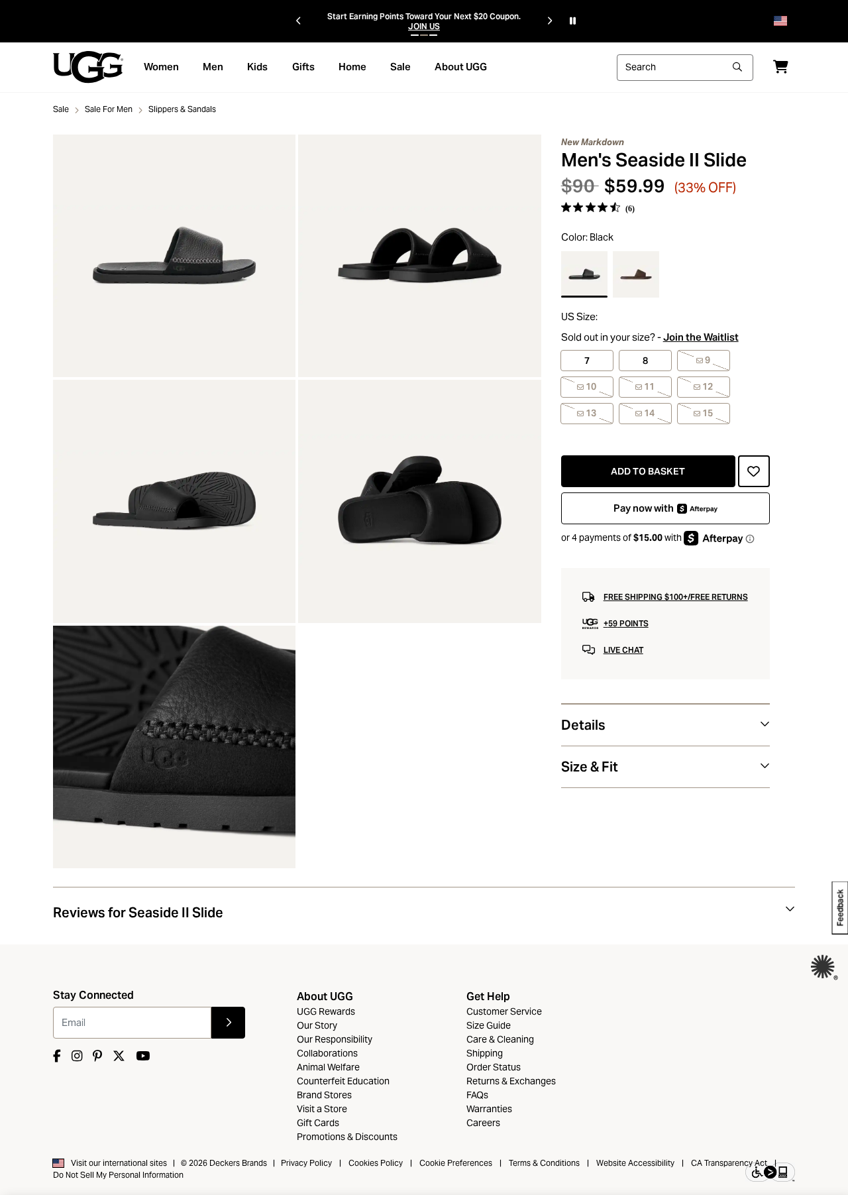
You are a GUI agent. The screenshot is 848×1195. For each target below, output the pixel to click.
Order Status (493, 1067)
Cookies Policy (375, 1163)
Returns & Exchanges (511, 1081)
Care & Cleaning (500, 1039)
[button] (415, 35)
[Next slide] (549, 21)
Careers (483, 1123)
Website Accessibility (635, 1163)
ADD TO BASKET (648, 471)
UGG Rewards (326, 1011)
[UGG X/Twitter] (119, 1056)
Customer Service (504, 1011)
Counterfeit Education (343, 1081)
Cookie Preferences (455, 1163)
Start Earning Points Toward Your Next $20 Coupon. (424, 16)
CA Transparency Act (729, 1163)
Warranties (489, 1109)
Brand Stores (324, 1095)
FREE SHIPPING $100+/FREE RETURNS (676, 597)
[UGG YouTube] (143, 1056)
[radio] (584, 274)
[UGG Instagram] (77, 1056)
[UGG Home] (88, 66)
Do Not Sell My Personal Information (118, 1175)
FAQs (477, 1095)
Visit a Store (322, 1109)
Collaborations (327, 1053)
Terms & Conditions (544, 1163)
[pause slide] (572, 21)
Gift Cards (318, 1123)
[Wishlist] (754, 471)
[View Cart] (780, 66)
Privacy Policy (306, 1163)
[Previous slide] (298, 21)
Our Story (317, 1025)
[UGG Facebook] (57, 1056)
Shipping (484, 1053)
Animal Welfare (328, 1067)
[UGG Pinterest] (97, 1056)
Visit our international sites (119, 1163)
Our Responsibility (334, 1039)
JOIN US (424, 26)
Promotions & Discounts (347, 1137)
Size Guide (488, 1025)
